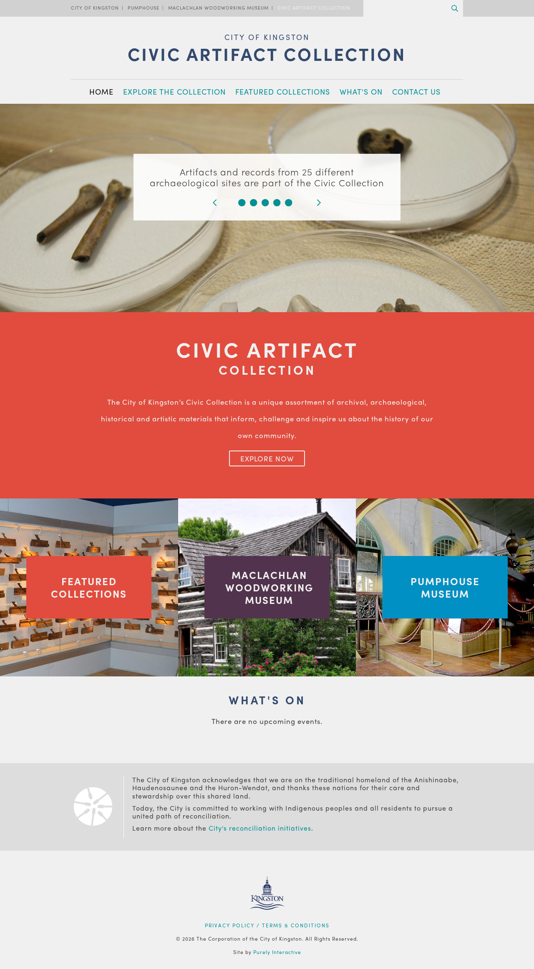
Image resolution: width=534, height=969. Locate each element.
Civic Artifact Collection (313, 7)
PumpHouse (143, 7)
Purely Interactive (277, 952)
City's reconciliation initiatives (260, 828)
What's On (361, 91)
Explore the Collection (174, 91)
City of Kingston (95, 7)
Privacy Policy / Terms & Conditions (267, 925)
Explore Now (267, 458)
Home (101, 91)
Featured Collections (282, 91)
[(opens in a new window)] (267, 920)
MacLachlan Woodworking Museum (218, 7)
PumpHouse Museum (445, 587)
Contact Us (416, 91)
